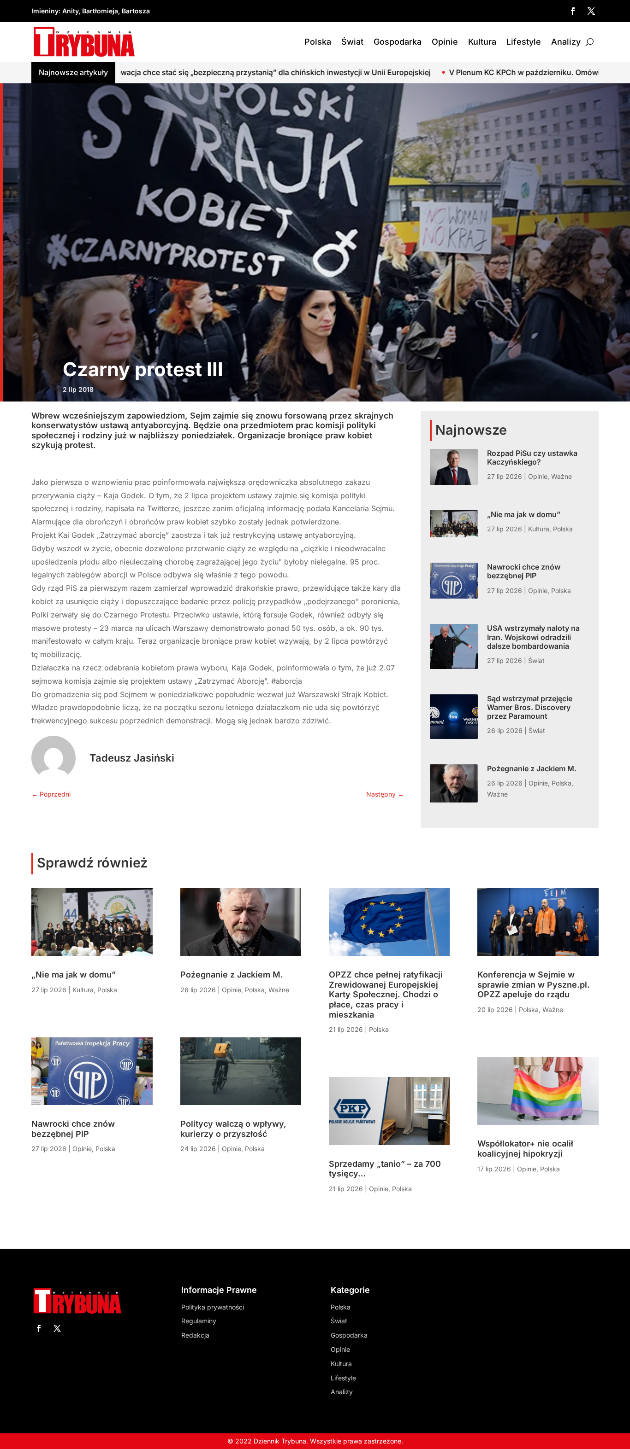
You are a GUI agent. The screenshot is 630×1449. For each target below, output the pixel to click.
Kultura (482, 42)
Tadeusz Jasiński (131, 758)
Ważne (561, 476)
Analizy (566, 42)
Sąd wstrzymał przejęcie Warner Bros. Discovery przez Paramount (529, 707)
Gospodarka (398, 42)
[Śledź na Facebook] (572, 11)
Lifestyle (523, 42)
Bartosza (136, 11)
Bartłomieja (100, 11)
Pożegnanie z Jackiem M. (532, 768)
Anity (70, 11)
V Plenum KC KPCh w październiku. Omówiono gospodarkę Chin (463, 72)
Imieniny (45, 11)
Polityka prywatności (212, 1307)
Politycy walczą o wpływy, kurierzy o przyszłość (233, 1129)
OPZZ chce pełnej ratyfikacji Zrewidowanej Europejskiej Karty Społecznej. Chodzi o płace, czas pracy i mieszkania (386, 994)
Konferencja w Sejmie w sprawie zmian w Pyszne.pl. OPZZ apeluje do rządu (533, 984)
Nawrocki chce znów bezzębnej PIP (523, 571)
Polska (317, 42)
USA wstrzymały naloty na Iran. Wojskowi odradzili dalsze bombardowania (533, 636)
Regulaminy (198, 1321)
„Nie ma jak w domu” (523, 514)
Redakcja (195, 1335)
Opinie (445, 42)
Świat (352, 42)
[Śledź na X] (591, 11)
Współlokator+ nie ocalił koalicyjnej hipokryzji (525, 1148)
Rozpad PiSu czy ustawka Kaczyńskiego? (532, 457)
